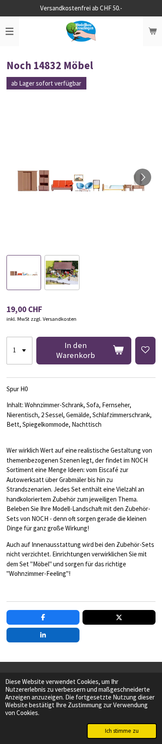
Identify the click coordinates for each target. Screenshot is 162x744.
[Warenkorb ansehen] (152, 31)
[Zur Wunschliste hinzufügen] (145, 350)
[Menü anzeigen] (9, 31)
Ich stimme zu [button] (122, 730)
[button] (23, 272)
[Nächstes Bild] (142, 177)
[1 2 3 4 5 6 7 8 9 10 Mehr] (19, 350)
